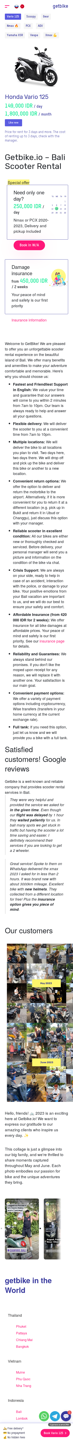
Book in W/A (29, 245)
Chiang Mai (24, 1340)
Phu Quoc (23, 1379)
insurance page (52, 641)
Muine (20, 1372)
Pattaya (21, 1333)
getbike (60, 6)
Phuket (21, 1326)
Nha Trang (23, 1386)
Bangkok (22, 1346)
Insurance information (29, 319)
